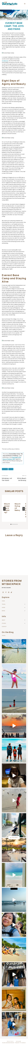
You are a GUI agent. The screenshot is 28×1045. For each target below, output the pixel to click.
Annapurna (5, 60)
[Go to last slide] (4, 509)
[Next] (23, 509)
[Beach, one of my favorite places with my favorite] (14, 701)
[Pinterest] (8, 592)
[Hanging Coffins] (14, 925)
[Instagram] (3, 592)
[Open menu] (24, 4)
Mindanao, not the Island (7, 478)
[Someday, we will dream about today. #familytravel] (14, 751)
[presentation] (7, 498)
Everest (5, 469)
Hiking (11, 19)
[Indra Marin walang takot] (14, 800)
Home (3, 601)
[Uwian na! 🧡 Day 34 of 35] (14, 950)
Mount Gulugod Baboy (17, 507)
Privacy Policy (10, 1041)
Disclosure (18, 1041)
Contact (4, 626)
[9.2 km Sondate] (14, 825)
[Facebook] (6, 592)
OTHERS (4, 623)
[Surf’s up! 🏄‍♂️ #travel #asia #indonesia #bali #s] (14, 900)
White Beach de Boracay (21, 478)
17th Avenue (23, 1042)
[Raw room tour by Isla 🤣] (14, 775)
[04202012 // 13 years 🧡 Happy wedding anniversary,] (14, 999)
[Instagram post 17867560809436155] (14, 1024)
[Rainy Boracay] (14, 875)
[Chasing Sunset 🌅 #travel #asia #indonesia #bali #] (14, 726)
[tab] (10, 524)
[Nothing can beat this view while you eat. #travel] (14, 850)
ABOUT (3, 620)
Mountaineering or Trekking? (7, 508)
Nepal (10, 469)
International (17, 19)
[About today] (14, 974)
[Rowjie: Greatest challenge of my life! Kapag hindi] (14, 651)
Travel (4, 604)
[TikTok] (11, 592)
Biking (3, 610)
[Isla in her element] (14, 676)
